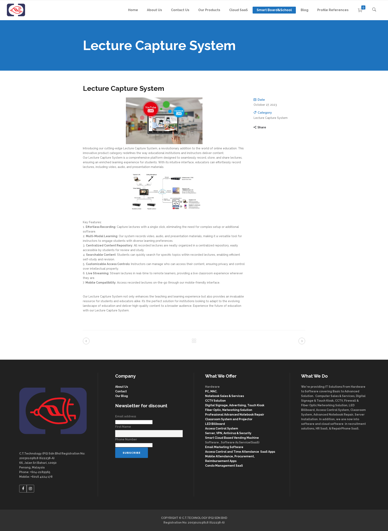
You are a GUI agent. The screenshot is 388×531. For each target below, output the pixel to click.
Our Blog (121, 396)
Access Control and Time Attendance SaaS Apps (240, 451)
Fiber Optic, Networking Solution (228, 410)
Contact (121, 391)
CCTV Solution (215, 400)
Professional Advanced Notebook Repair (234, 414)
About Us (121, 386)
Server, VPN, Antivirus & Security (228, 433)
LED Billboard (215, 423)
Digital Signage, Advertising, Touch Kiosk (234, 405)
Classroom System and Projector (228, 419)
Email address (125, 416)
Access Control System (221, 428)
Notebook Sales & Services (224, 396)
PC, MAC (211, 391)
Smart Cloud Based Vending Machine (232, 437)
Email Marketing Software (224, 447)
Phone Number (126, 439)
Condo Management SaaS (224, 465)
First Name (123, 426)
